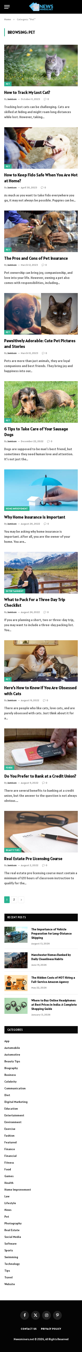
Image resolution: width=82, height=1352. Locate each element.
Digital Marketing (16, 1102)
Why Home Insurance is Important (34, 517)
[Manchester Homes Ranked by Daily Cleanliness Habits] (16, 960)
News (7, 1210)
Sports (8, 1250)
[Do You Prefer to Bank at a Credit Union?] (41, 749)
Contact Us (29, 1328)
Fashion (9, 1135)
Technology (12, 1264)
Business (10, 1075)
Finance (9, 1149)
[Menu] (7, 7)
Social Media (12, 1237)
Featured (10, 1142)
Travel (8, 1277)
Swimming (11, 1257)
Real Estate (12, 1230)
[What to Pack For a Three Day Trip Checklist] (41, 572)
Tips (7, 1270)
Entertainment (15, 591)
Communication (15, 1088)
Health (8, 1183)
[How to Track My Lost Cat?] (41, 65)
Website (9, 1284)
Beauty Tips (13, 850)
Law (6, 1196)
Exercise (9, 1129)
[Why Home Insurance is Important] (41, 490)
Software (10, 1243)
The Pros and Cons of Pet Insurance (36, 258)
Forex (9, 767)
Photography (13, 1223)
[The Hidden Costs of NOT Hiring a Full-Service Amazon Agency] (16, 983)
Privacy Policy (51, 1328)
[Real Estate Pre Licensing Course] (41, 831)
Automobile (12, 1048)
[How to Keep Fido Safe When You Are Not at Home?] (41, 148)
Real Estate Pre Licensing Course (33, 858)
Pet (8, 83)
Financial (10, 1156)
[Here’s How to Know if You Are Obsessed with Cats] (41, 661)
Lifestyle (10, 1203)
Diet (7, 1095)
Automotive (12, 1054)
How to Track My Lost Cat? (27, 92)
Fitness (9, 1162)
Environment (12, 1122)
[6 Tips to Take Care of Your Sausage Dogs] (41, 402)
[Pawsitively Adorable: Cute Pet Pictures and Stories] (41, 314)
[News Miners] (41, 7)
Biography (11, 1068)
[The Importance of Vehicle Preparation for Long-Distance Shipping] (16, 935)
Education (11, 1108)
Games (8, 1176)
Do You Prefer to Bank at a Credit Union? (40, 776)
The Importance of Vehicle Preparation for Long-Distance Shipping (51, 933)
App (6, 1041)
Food (7, 1169)
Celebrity (10, 1081)
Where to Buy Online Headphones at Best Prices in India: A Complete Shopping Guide (54, 1004)
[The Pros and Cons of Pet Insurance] (41, 231)
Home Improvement (17, 508)
